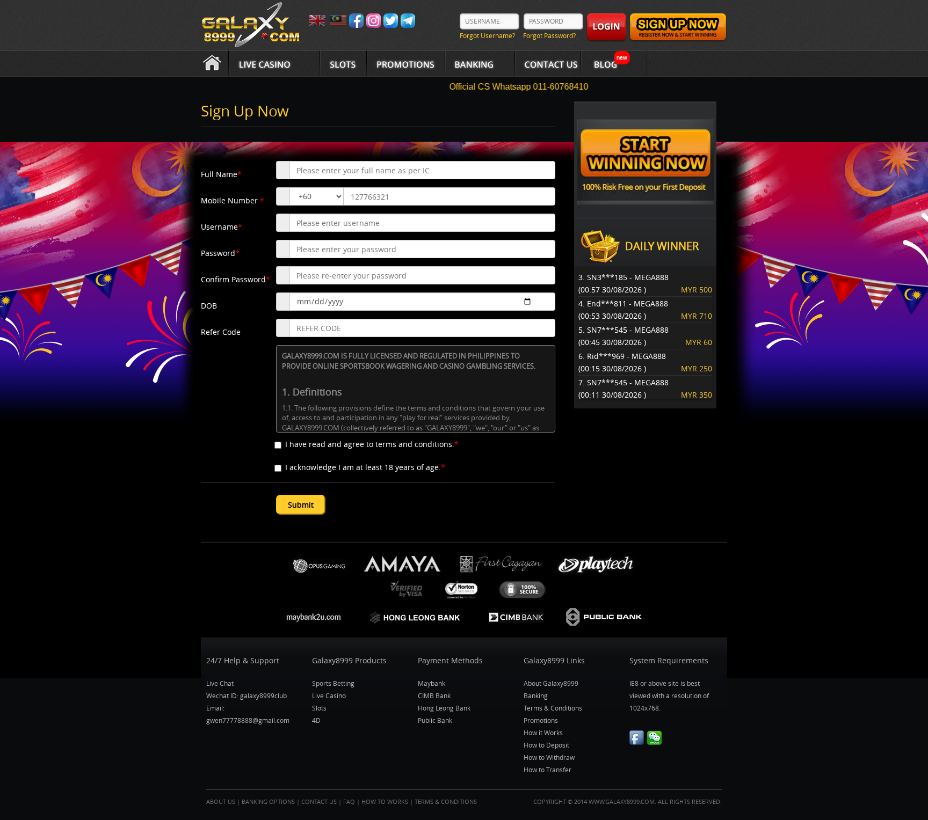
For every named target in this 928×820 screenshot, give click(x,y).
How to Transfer (547, 769)
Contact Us (319, 801)
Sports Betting (333, 683)
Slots (319, 708)
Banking (536, 695)
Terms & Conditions (553, 708)
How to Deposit (546, 745)
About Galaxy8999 (551, 683)
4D (316, 720)
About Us (220, 801)
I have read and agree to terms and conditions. (372, 444)
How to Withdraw (549, 757)
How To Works (384, 801)
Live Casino (329, 695)
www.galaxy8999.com (622, 801)
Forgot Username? (487, 35)
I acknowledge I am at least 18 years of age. (365, 467)
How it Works (543, 732)
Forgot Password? (549, 35)
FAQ (349, 801)
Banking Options (268, 801)
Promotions (541, 720)
